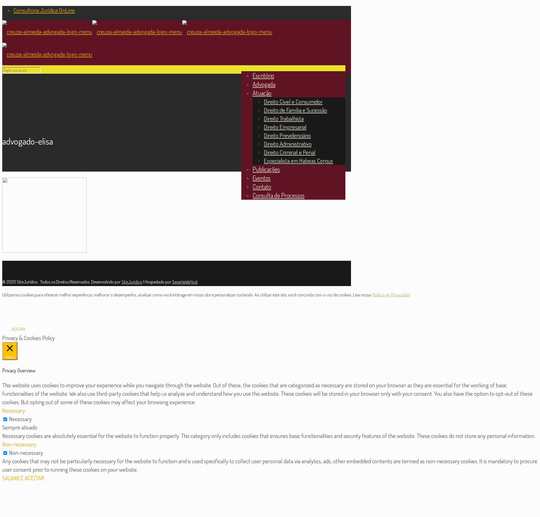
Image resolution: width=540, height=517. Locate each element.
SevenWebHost (185, 282)
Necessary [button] (13, 410)
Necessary (20, 418)
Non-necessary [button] (19, 444)
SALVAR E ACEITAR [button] (23, 478)
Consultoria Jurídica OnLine (44, 10)
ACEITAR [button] (18, 329)
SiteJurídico (132, 282)
